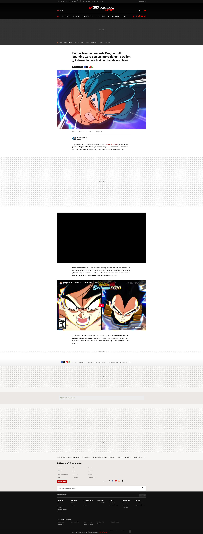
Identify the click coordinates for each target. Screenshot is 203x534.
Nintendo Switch (114, 16)
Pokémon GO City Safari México (99, 457)
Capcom (90, 474)
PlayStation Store (86, 457)
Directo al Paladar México (101, 523)
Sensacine (86, 502)
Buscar (142, 488)
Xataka (59, 502)
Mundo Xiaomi (61, 512)
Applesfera (60, 507)
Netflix (70, 42)
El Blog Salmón (139, 502)
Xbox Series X (94, 42)
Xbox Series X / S (92, 362)
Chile (74, 468)
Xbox (87, 42)
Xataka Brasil (61, 524)
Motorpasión (112, 502)
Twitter (136, 16)
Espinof (85, 505)
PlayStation (107, 42)
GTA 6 (82, 42)
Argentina (60, 468)
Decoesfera (125, 505)
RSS (119, 480)
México (59, 471)
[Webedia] (62, 495)
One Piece (77, 42)
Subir (141, 495)
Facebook (133, 16)
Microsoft (75, 474)
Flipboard (90, 67)
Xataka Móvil (60, 505)
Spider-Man (120, 457)
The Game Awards (111, 144)
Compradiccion (126, 507)
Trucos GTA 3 (112, 457)
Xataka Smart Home (62, 509)
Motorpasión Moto (114, 505)
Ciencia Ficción (92, 477)
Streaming (75, 477)
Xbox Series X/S (88, 16)
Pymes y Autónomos (140, 505)
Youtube (142, 16)
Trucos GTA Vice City (137, 457)
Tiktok (145, 16)
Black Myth (128, 457)
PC (85, 362)
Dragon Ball (124, 362)
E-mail (92, 67)
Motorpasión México (114, 522)
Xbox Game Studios (63, 474)
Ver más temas (62, 481)
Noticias (81, 362)
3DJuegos (73, 502)
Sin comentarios (78, 66)
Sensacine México (88, 522)
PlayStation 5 (100, 16)
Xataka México (61, 522)
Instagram (139, 16)
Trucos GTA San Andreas (74, 457)
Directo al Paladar (101, 502)
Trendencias (125, 502)
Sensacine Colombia (88, 524)
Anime (124, 16)
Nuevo (141, 10)
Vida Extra (73, 505)
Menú (61, 10)
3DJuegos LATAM (101, 8)
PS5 (100, 362)
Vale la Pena (66, 16)
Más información (103, 532)
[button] (82, 138)
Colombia (90, 468)
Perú (74, 471)
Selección (76, 16)
